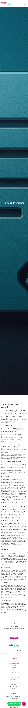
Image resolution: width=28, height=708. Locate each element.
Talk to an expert (15, 703)
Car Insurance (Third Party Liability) (14, 696)
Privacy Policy (14, 665)
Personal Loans (14, 682)
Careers (14, 672)
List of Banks (14, 688)
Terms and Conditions (14, 663)
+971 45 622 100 (6, 654)
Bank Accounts (14, 684)
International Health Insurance (14, 700)
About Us (14, 667)
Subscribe (14, 637)
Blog (14, 661)
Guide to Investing (14, 686)
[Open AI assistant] (24, 704)
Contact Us (14, 670)
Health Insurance (14, 698)
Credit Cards (14, 679)
